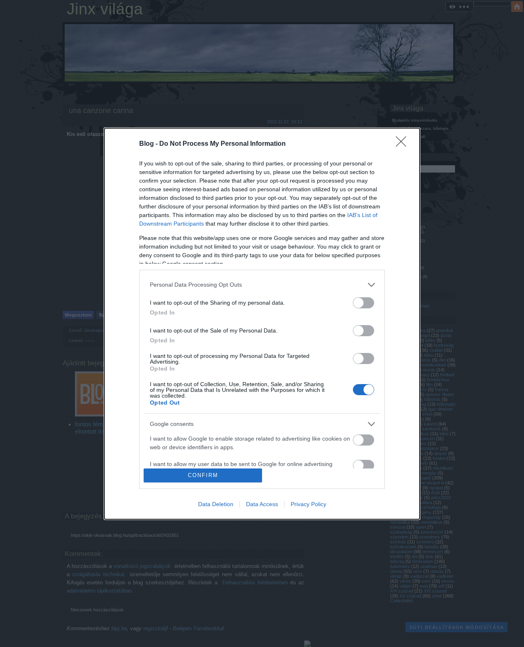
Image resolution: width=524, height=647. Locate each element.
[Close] (403, 144)
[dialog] (262, 323)
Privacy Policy (308, 504)
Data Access (262, 504)
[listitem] (262, 285)
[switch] (363, 302)
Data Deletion (215, 504)
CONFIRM (203, 475)
